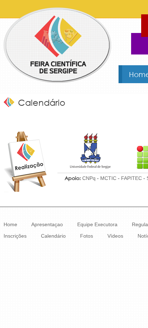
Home (10, 224)
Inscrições (15, 236)
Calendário (53, 236)
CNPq (89, 178)
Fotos (86, 236)
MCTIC (108, 178)
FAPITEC (131, 178)
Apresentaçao (47, 224)
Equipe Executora (97, 224)
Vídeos (115, 236)
